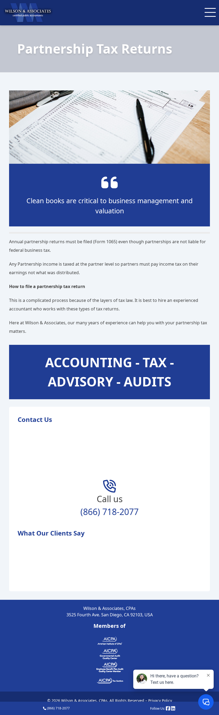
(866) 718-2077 (58, 708)
